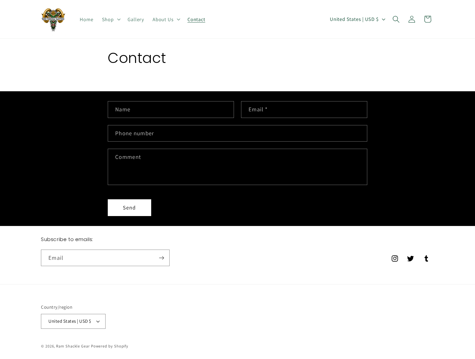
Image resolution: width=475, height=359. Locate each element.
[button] (110, 19)
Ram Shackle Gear (73, 345)
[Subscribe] (161, 258)
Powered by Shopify (109, 345)
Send (129, 207)
